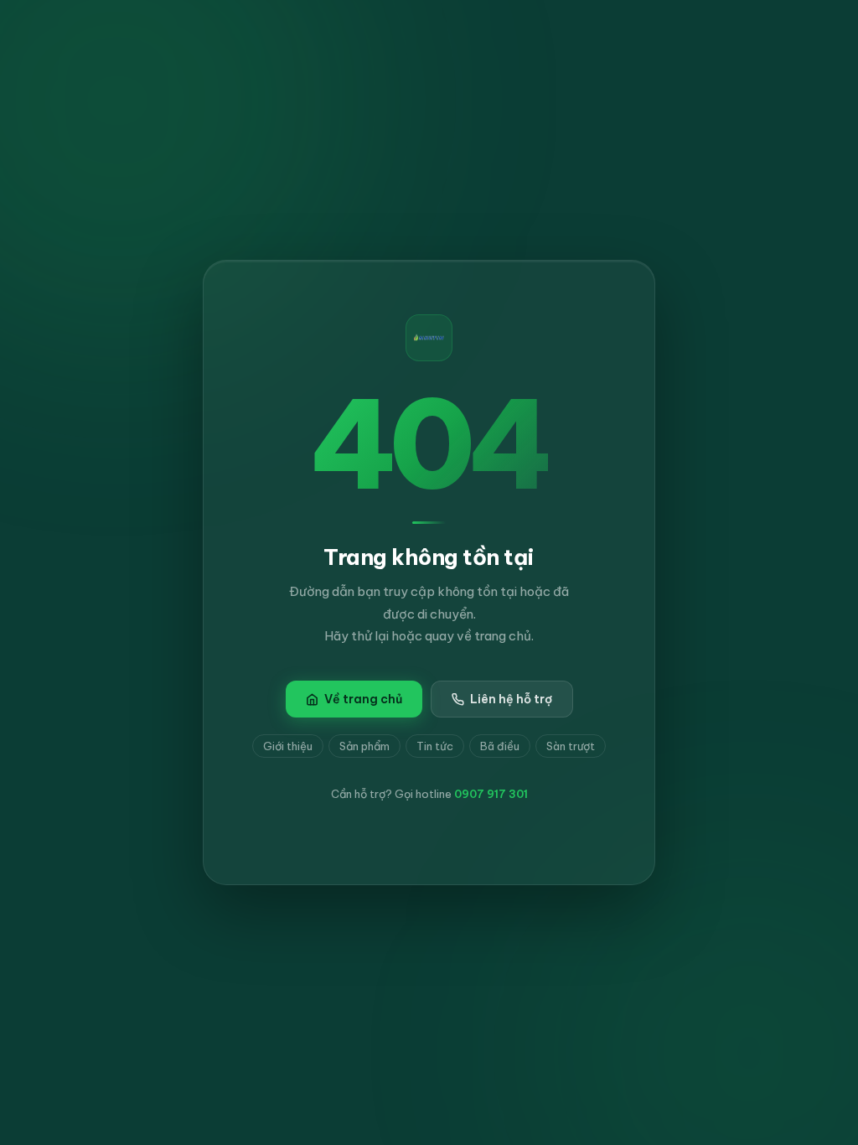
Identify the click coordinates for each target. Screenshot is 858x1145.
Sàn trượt (570, 746)
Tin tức (434, 746)
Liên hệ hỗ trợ (511, 699)
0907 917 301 (491, 793)
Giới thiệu (288, 746)
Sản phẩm (364, 746)
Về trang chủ (363, 699)
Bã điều (499, 746)
